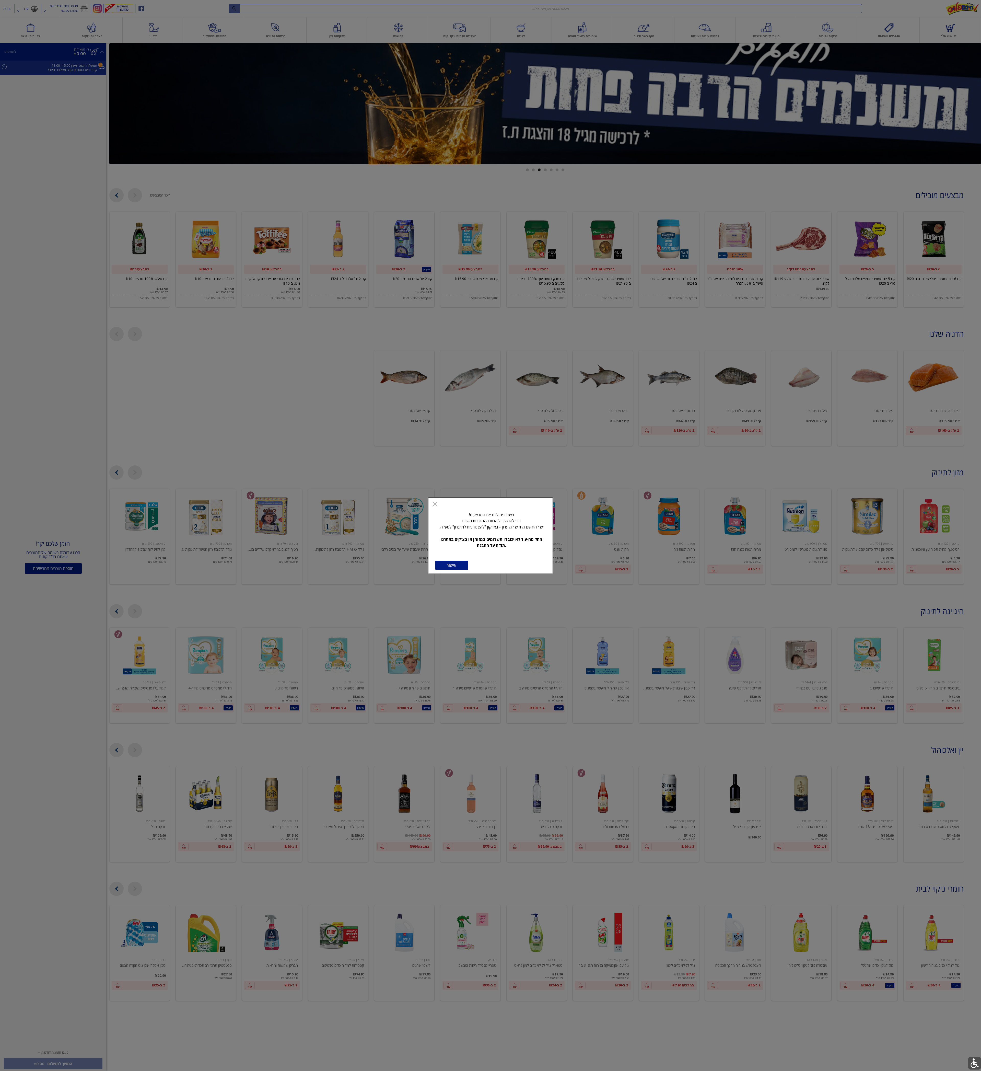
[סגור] (435, 504)
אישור (451, 565)
